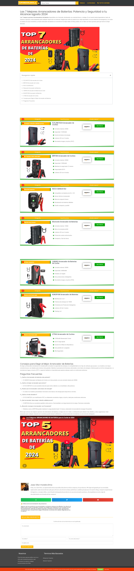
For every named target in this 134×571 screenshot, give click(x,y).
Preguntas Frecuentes (29, 101)
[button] (110, 75)
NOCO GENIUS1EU (28, 85)
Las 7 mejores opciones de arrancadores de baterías (34, 17)
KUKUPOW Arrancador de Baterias (32, 93)
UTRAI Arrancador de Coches (30, 95)
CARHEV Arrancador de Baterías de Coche (34, 90)
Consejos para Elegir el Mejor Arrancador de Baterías (37, 98)
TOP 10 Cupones (104, 3)
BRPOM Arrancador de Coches (31, 83)
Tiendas (82, 3)
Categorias (91, 3)
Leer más (107, 569)
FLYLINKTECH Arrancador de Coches (32, 80)
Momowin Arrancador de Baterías (32, 88)
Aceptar (100, 569)
